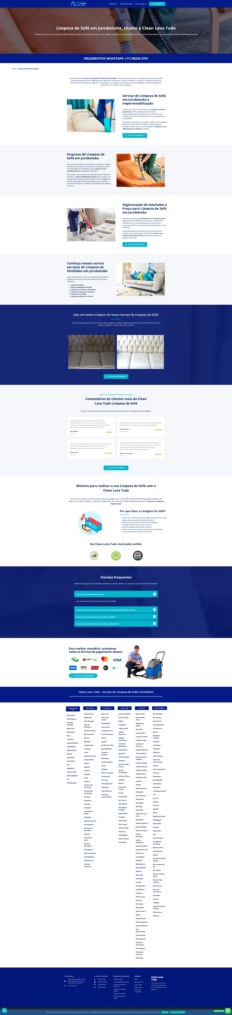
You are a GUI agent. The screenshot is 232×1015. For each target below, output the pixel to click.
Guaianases (123, 750)
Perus (103, 766)
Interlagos (140, 803)
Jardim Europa (141, 830)
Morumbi (139, 875)
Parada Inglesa (107, 762)
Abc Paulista (157, 714)
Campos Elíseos (73, 743)
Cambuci (70, 739)
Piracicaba (157, 831)
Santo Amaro (141, 911)
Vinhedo (156, 916)
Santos (155, 855)
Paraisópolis (140, 886)
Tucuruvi (104, 780)
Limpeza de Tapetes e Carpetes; (83, 292)
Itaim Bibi (139, 810)
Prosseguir (165, 1012)
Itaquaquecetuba (159, 791)
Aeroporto (157, 717)
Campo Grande (141, 737)
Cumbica (156, 749)
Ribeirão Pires (158, 848)
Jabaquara (140, 820)
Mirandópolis (141, 868)
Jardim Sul (140, 853)
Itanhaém (156, 787)
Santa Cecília (71, 772)
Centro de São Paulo (73, 709)
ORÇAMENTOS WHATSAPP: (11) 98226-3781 (116, 58)
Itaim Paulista (124, 757)
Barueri (87, 738)
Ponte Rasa (123, 797)
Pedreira (139, 893)
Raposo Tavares (90, 821)
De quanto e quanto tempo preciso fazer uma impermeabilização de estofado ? (106, 610)
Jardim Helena (124, 776)
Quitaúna (87, 817)
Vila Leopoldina (90, 853)
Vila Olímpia (140, 948)
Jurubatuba (140, 857)
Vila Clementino (142, 922)
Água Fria (104, 714)
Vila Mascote (140, 939)
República (70, 768)
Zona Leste (124, 708)
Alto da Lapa (89, 721)
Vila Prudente (124, 839)
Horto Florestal (107, 734)
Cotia (86, 752)
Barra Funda (88, 734)
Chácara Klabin (141, 763)
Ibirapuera (140, 799)
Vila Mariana (140, 935)
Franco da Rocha (159, 769)
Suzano (155, 899)
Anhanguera (71, 719)
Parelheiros (140, 889)
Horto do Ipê (140, 796)
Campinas (156, 745)
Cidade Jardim (141, 777)
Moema (139, 871)
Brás (68, 736)
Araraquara (157, 728)
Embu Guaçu (158, 756)
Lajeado (122, 780)
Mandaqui (105, 758)
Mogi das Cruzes (159, 816)
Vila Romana (89, 860)
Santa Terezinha (107, 773)
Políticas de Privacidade (178, 1012)
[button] (66, 350)
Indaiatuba (157, 784)
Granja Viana (89, 760)
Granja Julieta (141, 788)
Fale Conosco (140, 4)
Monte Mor (157, 823)
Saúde (138, 915)
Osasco (87, 781)
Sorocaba (156, 895)
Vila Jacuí (122, 831)
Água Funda (140, 714)
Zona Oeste (90, 708)
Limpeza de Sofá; (77, 285)
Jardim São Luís (141, 850)
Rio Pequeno (89, 824)
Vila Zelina (122, 842)
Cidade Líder (123, 728)
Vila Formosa (123, 828)
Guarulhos (157, 776)
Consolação (71, 747)
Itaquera (122, 761)
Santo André (157, 851)
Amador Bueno (90, 731)
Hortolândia (157, 780)
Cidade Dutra (141, 774)
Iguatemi (122, 753)
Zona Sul (142, 708)
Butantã (87, 742)
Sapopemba (123, 813)
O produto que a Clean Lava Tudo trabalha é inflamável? (97, 624)
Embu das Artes (90, 756)
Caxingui (87, 749)
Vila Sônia (139, 958)
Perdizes (87, 797)
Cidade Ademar (142, 767)
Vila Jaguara (88, 850)
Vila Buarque (72, 783)
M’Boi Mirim (140, 864)
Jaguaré (87, 767)
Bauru (155, 732)
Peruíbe (156, 827)
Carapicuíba (88, 745)
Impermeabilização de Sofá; (81, 287)
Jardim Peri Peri (107, 745)
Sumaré (87, 834)
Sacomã (139, 900)
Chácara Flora (141, 753)
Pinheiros (87, 800)
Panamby (139, 879)
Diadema (156, 752)
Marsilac (139, 860)
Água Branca (89, 714)
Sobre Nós (113, 4)
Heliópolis (139, 792)
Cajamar (156, 742)
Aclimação (71, 715)
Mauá (155, 813)
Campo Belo (140, 733)
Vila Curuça (123, 824)
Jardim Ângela (141, 827)
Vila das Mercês (141, 926)
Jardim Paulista (141, 846)
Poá (154, 834)
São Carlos (157, 870)
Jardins (69, 754)
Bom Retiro (71, 732)
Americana (157, 721)
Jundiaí (155, 802)
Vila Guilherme (107, 784)
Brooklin (139, 729)
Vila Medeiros (106, 791)
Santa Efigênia (72, 776)
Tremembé (105, 776)
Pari (68, 765)
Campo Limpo (141, 740)
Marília (155, 809)
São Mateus (123, 804)
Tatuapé (122, 817)
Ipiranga (139, 806)
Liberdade (71, 757)
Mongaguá (157, 820)
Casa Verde (105, 727)
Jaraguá (87, 774)
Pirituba (87, 804)
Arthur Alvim (124, 717)
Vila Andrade (141, 918)
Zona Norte (107, 708)
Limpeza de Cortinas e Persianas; (83, 289)
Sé (68, 779)
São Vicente (157, 886)
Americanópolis (125, 714)
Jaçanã (103, 742)
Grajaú (138, 785)
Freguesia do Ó (107, 731)
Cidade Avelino (141, 770)
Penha (121, 793)
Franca (155, 766)
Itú (154, 795)
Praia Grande (158, 838)
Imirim (104, 738)
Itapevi (86, 763)
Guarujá (156, 773)
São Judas (139, 904)
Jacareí (155, 798)
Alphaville (88, 717)
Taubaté (156, 903)
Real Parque (140, 897)
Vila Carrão (123, 821)
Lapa (86, 778)
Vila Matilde (123, 835)
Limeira (156, 805)
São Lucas (122, 800)
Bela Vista (70, 728)
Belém (121, 721)
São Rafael (140, 907)
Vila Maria (105, 787)
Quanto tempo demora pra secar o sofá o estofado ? (96, 617)
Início (14, 69)
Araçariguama (158, 725)
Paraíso (138, 882)
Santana (104, 769)
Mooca (121, 783)
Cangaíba (122, 725)
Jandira (87, 770)
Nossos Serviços (126, 4)
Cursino (139, 781)
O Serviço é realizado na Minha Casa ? (90, 594)
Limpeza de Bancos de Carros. (82, 296)
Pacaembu (71, 761)
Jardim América (142, 823)
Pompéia (87, 808)
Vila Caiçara (157, 912)
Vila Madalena (89, 857)
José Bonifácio (106, 749)
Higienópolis (71, 750)
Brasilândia (105, 723)
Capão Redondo (142, 750)
